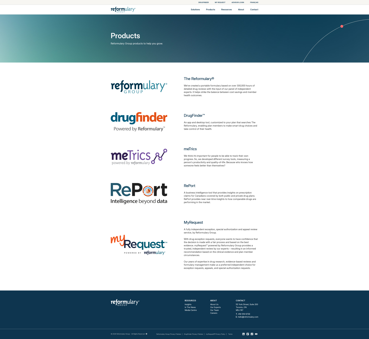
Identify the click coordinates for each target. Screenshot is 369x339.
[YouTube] (256, 334)
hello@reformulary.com (248, 317)
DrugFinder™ (194, 115)
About (241, 9)
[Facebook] (252, 334)
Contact (254, 9)
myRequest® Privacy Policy (215, 334)
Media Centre (191, 310)
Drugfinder (203, 2)
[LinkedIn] (243, 334)
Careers (213, 313)
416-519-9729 (244, 314)
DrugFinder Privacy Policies (193, 334)
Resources (226, 9)
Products (210, 9)
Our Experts (215, 307)
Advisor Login (238, 2)
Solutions (195, 9)
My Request (220, 2)
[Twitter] (248, 334)
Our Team (214, 310)
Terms (230, 334)
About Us (214, 304)
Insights (188, 304)
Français (254, 2)
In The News (190, 307)
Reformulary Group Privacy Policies (168, 334)
